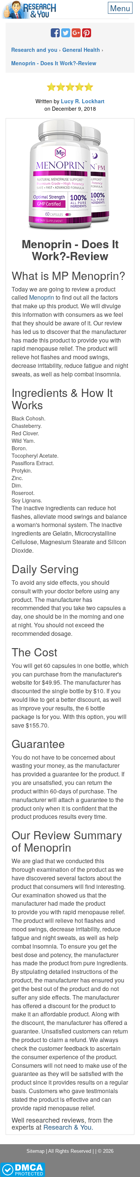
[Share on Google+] (76, 34)
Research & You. (68, 1127)
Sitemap (35, 1151)
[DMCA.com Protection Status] (22, 1169)
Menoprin (41, 297)
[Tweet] (65, 34)
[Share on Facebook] (55, 34)
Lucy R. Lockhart (83, 101)
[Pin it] (86, 34)
